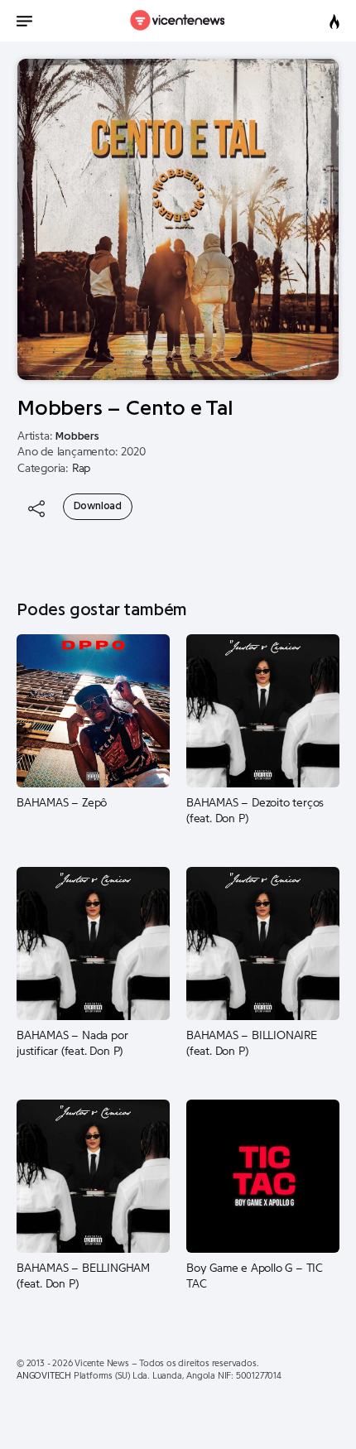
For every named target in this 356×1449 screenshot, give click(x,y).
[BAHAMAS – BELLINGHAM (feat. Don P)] (93, 1176)
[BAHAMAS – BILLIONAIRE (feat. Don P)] (262, 943)
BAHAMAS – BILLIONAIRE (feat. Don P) (251, 1044)
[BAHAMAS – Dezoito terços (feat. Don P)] (262, 710)
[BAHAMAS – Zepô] (93, 710)
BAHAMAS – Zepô (62, 803)
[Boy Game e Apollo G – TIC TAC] (262, 1176)
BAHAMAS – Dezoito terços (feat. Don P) (255, 811)
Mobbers (77, 436)
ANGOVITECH (44, 1375)
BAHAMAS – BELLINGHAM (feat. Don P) (83, 1277)
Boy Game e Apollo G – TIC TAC (254, 1277)
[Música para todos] (178, 20)
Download (98, 506)
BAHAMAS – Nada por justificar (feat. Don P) (72, 1044)
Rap (81, 468)
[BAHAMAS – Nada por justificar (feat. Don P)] (93, 943)
